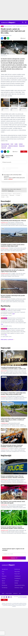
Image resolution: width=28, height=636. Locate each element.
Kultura (3, 578)
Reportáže (17, 571)
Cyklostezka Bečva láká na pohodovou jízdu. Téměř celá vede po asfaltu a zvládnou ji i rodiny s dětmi (13, 420)
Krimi (14, 26)
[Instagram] (4, 597)
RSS (20, 593)
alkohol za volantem (13, 146)
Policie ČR (3, 147)
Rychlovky (5, 306)
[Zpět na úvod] (8, 22)
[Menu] (25, 22)
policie (9, 147)
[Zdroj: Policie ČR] (14, 47)
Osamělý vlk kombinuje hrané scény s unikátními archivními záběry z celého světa (13, 368)
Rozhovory (17, 569)
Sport (3, 580)
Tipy (3, 573)
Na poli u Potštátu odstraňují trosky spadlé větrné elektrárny (13, 296)
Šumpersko (21, 146)
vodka (16, 144)
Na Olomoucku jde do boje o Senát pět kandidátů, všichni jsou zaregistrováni (12, 446)
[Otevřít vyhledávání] (22, 22)
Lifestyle (17, 580)
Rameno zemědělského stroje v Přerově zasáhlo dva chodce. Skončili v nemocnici (12, 476)
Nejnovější (5, 348)
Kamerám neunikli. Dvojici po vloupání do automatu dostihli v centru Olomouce (12, 527)
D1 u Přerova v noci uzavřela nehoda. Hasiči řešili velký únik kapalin (13, 502)
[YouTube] (9, 597)
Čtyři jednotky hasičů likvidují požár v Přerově (13, 220)
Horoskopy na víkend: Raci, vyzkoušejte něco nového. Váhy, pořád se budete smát (13, 393)
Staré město (4, 146)
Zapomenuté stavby (20, 585)
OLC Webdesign (24, 597)
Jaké (13, 313)
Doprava (4, 576)
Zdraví (3, 583)
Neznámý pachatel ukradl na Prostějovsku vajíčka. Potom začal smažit (12, 270)
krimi (12, 144)
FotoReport (17, 578)
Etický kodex (9, 593)
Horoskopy (4, 587)
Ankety (16, 583)
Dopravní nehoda (5, 144)
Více (2, 324)
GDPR (3, 593)
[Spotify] (6, 597)
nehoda (20, 144)
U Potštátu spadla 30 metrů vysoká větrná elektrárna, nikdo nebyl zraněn (12, 245)
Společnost (5, 569)
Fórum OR (17, 573)
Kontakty (15, 593)
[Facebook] (2, 597)
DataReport (17, 576)
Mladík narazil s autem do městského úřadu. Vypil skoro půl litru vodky (21, 26)
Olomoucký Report (8, 26)
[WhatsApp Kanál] (11, 597)
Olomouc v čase (19, 587)
